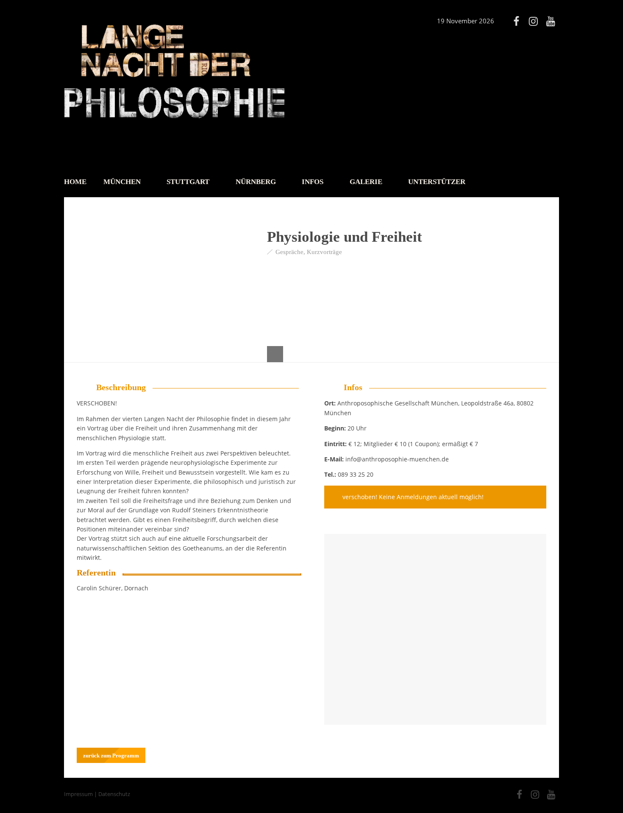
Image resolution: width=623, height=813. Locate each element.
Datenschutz (114, 794)
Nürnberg (256, 182)
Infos (312, 182)
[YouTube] (550, 21)
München (122, 182)
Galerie (366, 182)
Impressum (78, 794)
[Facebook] (516, 21)
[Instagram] (533, 21)
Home (75, 182)
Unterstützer (436, 182)
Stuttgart (188, 182)
